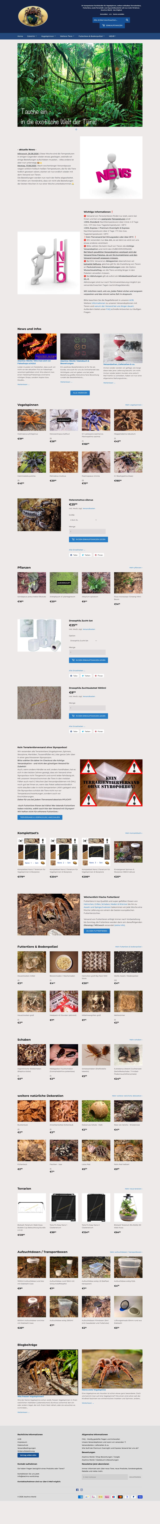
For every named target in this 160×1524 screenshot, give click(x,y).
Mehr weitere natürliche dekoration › (127, 1096)
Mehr (111, 36)
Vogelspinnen (47, 36)
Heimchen (89, 904)
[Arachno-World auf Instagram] (81, 1490)
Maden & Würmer (119, 904)
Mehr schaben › (136, 1040)
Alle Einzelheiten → (77, 550)
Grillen (97, 904)
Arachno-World (30, 1497)
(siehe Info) (119, 925)
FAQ (108, 309)
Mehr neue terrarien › (133, 1189)
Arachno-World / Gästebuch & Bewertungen (100, 1460)
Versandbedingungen (27, 1448)
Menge (72, 526)
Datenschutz (23, 1445)
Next (137, 85)
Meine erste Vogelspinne (94, 1390)
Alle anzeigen (80, 393)
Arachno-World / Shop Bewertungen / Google (101, 1457)
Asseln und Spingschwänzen (97, 907)
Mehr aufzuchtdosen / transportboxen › (126, 1252)
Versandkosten (89, 508)
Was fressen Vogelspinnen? (31, 1396)
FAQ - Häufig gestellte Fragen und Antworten (101, 1439)
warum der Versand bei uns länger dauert (114, 306)
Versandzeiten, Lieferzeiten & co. (119, 364)
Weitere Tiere (66, 36)
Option (72, 636)
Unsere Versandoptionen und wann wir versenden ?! (104, 1442)
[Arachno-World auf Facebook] (77, 1490)
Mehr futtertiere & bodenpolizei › (128, 947)
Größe (71, 515)
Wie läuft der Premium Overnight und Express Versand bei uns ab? (110, 1448)
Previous (23, 85)
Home (20, 36)
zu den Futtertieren (96, 931)
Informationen (98, 303)
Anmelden (104, 14)
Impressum (22, 1442)
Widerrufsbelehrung (26, 1451)
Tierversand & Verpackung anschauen (40, 817)
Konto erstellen (118, 14)
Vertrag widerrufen (28, 1455)
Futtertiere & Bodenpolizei (91, 36)
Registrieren (135, 1477)
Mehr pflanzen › (136, 568)
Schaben (106, 904)
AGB (131, 300)
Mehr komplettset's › (133, 833)
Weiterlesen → (24, 384)
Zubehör (31, 36)
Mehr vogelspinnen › (133, 405)
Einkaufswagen (114, 25)
